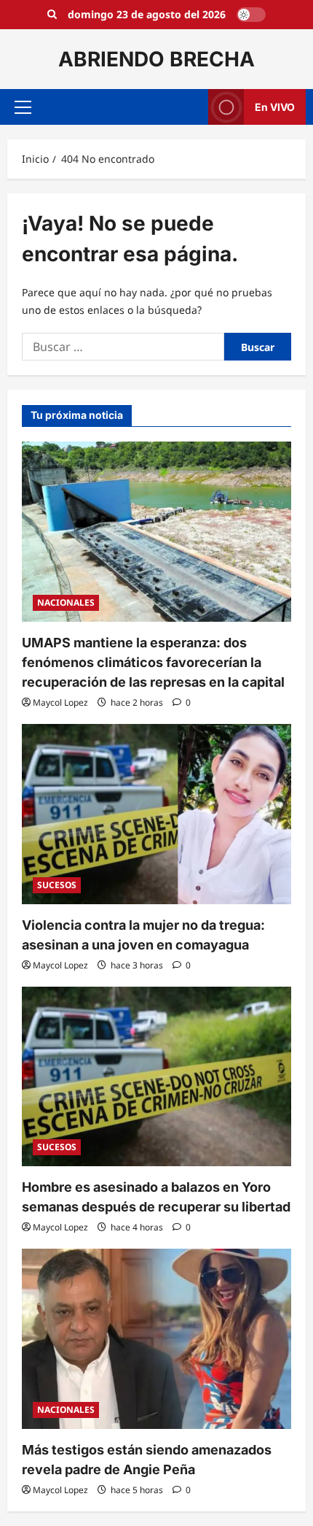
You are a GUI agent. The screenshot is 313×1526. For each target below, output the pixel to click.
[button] (23, 107)
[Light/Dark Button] (251, 14)
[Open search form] (52, 14)
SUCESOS (56, 885)
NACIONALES (66, 602)
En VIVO (275, 107)
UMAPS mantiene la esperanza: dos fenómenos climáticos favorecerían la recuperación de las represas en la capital (153, 662)
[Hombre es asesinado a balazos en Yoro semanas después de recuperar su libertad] (156, 1077)
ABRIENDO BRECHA (156, 59)
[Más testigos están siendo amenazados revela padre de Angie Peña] (156, 1339)
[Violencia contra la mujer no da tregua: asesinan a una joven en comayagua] (156, 814)
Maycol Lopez (60, 702)
